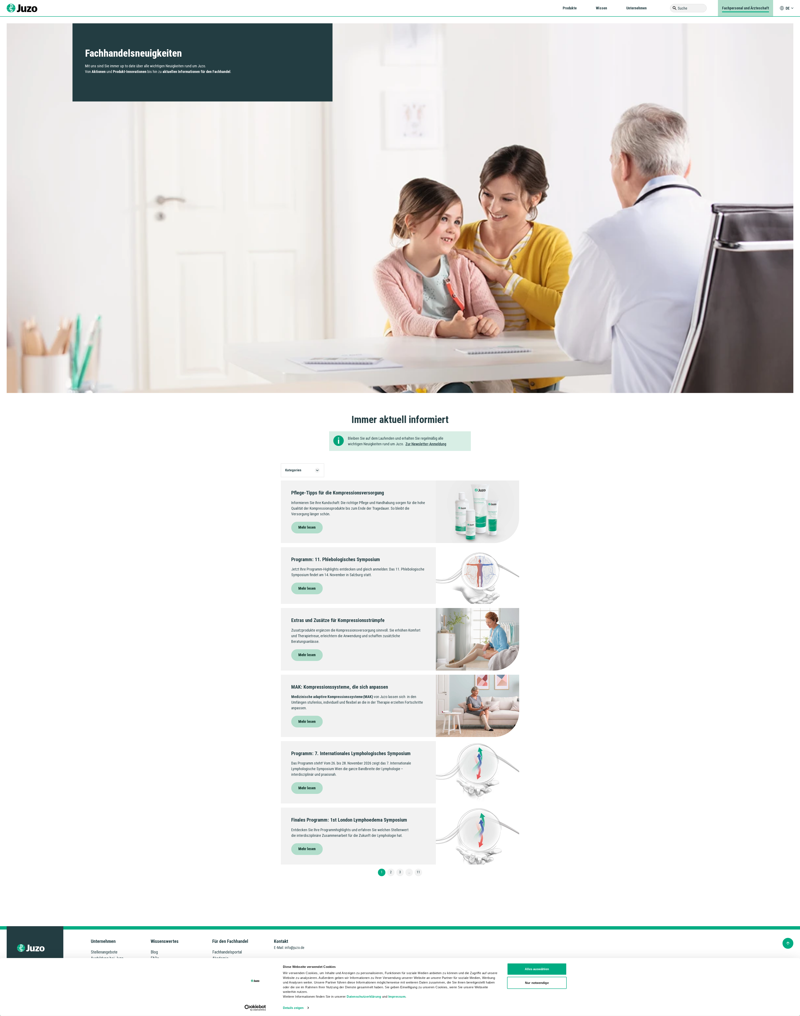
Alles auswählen (537, 969)
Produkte (570, 8)
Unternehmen (636, 8)
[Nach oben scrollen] (787, 943)
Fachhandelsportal (227, 952)
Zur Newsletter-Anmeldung (425, 444)
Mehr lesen (307, 527)
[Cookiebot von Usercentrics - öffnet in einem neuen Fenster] (255, 1008)
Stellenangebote (104, 952)
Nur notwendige (537, 982)
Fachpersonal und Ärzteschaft (745, 8)
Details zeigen (293, 1008)
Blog (154, 952)
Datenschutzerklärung (364, 996)
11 (418, 872)
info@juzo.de (294, 947)
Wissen (601, 8)
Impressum (397, 996)
